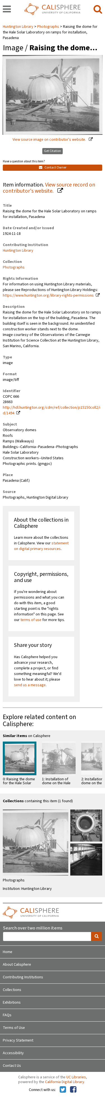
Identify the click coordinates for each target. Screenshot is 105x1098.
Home (7, 952)
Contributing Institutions (23, 977)
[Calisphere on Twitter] (63, 1090)
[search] (98, 9)
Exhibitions (12, 1002)
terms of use (30, 620)
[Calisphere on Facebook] (73, 1090)
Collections (12, 990)
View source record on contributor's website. (49, 188)
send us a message (30, 685)
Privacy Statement (18, 1040)
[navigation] (7, 9)
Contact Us (12, 1066)
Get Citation (52, 151)
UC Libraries (76, 1077)
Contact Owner (55, 167)
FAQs (7, 1015)
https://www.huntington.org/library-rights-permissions (48, 295)
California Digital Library (64, 1082)
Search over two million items (32, 928)
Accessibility (13, 1053)
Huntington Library (18, 26)
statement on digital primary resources (41, 546)
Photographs (48, 26)
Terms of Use (14, 1028)
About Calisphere (17, 964)
